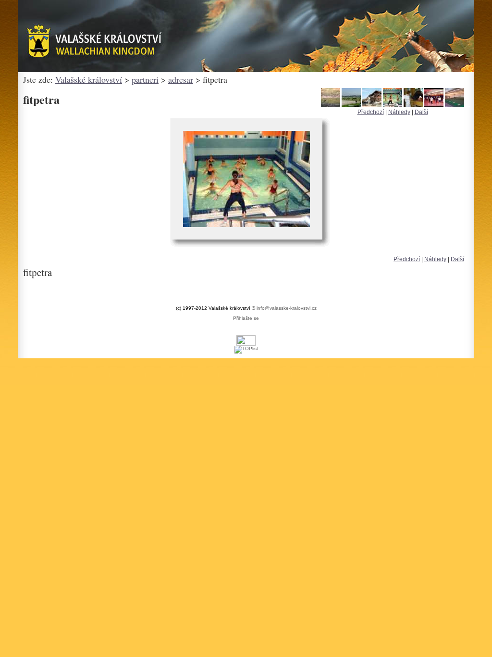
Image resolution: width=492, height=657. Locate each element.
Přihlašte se (246, 318)
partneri (145, 79)
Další (421, 112)
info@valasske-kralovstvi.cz (287, 308)
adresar (180, 79)
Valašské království (88, 79)
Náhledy (399, 112)
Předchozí (370, 112)
